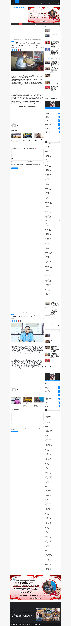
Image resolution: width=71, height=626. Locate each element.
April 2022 (47, 210)
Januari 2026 (48, 152)
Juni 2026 (47, 146)
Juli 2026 (47, 224)
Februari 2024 (48, 261)
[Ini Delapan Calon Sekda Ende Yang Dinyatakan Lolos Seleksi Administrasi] (39, 135)
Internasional (25, 1)
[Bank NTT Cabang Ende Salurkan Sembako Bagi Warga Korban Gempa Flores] (56, 614)
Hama (25, 106)
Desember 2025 (48, 233)
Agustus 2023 (48, 189)
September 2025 (49, 157)
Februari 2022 (48, 212)
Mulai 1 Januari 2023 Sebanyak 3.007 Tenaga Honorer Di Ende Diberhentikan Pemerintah (54, 88)
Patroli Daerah (40, 1)
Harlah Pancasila (49, 125)
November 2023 (48, 185)
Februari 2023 (48, 197)
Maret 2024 (48, 180)
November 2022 (48, 201)
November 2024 (48, 170)
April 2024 (47, 179)
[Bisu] (57, 107)
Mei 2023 (47, 193)
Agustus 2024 (48, 174)
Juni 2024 (47, 256)
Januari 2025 (48, 247)
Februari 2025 (48, 166)
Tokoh (51, 1)
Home (13, 39)
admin (13, 47)
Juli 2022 (47, 206)
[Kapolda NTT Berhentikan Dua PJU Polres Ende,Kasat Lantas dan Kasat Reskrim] (47, 68)
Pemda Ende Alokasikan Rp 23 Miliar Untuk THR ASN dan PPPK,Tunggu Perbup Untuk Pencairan (54, 83)
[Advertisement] (27, 32)
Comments (56, 58)
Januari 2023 (48, 198)
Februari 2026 (48, 151)
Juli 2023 (47, 270)
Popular (48, 58)
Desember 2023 (48, 184)
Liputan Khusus (31, 1)
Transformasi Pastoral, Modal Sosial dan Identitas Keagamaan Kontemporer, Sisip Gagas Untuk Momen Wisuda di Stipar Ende (54, 51)
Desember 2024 (48, 169)
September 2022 (49, 203)
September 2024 (49, 173)
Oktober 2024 (48, 171)
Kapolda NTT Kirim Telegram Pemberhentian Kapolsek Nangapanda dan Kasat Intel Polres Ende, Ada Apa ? (54, 76)
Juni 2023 (47, 192)
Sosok (47, 131)
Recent (52, 58)
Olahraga (45, 1)
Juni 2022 (47, 207)
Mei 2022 (47, 208)
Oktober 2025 (48, 156)
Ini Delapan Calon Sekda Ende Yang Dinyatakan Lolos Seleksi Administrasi (38, 140)
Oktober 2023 (48, 187)
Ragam (55, 1)
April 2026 (47, 148)
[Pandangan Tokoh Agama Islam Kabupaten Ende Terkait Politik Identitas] (47, 30)
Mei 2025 (47, 162)
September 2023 (49, 188)
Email (12, 161)
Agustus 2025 (48, 159)
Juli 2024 (47, 175)
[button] (52, 104)
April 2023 (47, 194)
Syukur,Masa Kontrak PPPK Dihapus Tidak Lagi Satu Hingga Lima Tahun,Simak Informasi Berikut (54, 63)
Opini (48, 1)
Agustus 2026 (48, 143)
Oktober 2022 (48, 202)
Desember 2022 (48, 199)
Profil (47, 127)
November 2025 (48, 155)
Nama (12, 158)
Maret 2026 (48, 150)
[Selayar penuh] (58, 107)
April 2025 (47, 164)
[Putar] (46, 107)
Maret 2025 (48, 165)
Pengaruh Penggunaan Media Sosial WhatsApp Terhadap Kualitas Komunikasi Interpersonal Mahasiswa (54, 44)
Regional (17, 1)
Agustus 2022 (48, 284)
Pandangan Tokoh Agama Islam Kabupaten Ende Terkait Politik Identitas (54, 30)
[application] (52, 105)
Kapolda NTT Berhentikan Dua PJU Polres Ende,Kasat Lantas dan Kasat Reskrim (54, 69)
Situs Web (30, 161)
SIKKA (47, 123)
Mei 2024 (47, 178)
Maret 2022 (48, 211)
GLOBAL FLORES (37, 624)
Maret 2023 (48, 196)
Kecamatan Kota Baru (32, 106)
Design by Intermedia (27, 624)
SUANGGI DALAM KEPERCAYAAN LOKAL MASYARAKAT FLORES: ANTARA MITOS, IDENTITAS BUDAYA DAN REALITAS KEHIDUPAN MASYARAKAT (46, 24)
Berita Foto (48, 132)
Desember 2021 (48, 215)
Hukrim (36, 1)
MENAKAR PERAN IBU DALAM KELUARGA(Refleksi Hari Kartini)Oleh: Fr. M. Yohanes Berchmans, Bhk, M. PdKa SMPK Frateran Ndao (54, 37)
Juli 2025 (47, 160)
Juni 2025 (47, 161)
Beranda (13, 1)
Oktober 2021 (48, 217)
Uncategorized (48, 124)
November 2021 (48, 216)
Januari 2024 (48, 183)
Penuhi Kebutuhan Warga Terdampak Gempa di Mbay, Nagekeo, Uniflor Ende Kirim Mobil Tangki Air (27, 140)
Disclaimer (57, 24)
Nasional (21, 1)
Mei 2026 (47, 147)
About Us (53, 24)
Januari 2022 (48, 293)
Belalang (21, 106)
